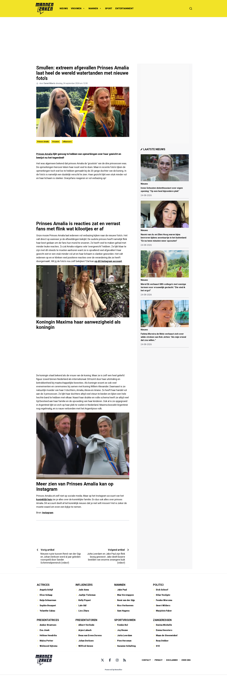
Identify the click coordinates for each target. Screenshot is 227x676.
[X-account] (102, 660)
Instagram (47, 512)
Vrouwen (55, 142)
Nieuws (144, 184)
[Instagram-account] (117, 660)
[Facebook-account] (109, 660)
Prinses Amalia (43, 142)
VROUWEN (76, 8)
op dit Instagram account (108, 261)
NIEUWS (64, 8)
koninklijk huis (44, 499)
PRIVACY (158, 660)
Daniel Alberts (49, 83)
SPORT (108, 8)
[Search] (190, 8)
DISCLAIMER (172, 660)
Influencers (67, 142)
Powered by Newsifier (113, 670)
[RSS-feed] (124, 660)
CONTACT (146, 660)
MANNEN (93, 8)
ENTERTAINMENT (124, 8)
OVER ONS (186, 660)
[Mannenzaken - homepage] (44, 8)
